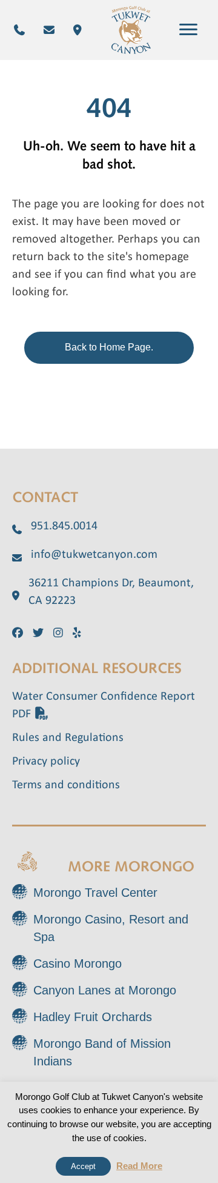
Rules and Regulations (68, 738)
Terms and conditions (66, 785)
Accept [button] (83, 1166)
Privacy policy (46, 762)
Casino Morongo (77, 963)
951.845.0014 (64, 526)
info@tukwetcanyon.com (94, 555)
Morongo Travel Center (95, 892)
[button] (188, 29)
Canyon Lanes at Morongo (104, 990)
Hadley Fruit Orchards (92, 1017)
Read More (139, 1166)
